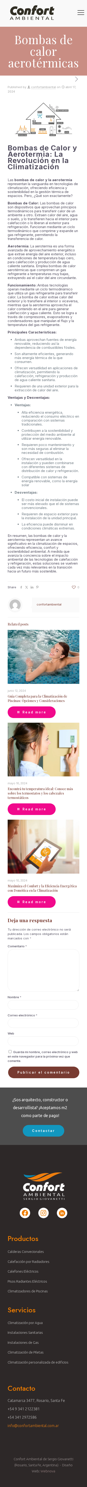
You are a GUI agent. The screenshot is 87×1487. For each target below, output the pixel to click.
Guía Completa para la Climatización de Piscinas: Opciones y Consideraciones (37, 698)
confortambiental (43, 87)
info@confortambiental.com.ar (33, 1426)
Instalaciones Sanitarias (25, 1332)
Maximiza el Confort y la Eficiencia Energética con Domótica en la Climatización (42, 888)
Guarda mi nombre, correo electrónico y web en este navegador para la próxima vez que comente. (43, 1056)
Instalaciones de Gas (23, 1342)
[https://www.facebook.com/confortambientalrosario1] (25, 1213)
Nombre (14, 997)
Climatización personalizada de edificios (38, 1362)
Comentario (17, 946)
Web (11, 1033)
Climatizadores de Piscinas (28, 1291)
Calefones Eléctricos (23, 1271)
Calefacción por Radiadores (28, 1262)
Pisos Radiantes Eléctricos (27, 1281)
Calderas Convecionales (26, 1252)
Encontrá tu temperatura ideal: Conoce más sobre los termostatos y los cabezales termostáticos (40, 793)
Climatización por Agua (25, 1323)
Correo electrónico (22, 1015)
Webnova (48, 1471)
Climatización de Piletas (26, 1352)
